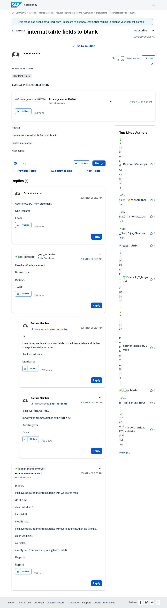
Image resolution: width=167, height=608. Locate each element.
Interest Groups (46, 13)
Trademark (73, 602)
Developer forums (97, 22)
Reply (96, 236)
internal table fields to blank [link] (122, 13)
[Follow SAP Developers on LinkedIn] (158, 602)
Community (30, 4)
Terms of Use (24, 602)
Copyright (39, 602)
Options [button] (152, 31)
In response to (51, 329)
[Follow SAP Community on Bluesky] (146, 602)
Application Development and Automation (74, 13)
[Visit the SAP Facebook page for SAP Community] (140, 602)
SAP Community (19, 13)
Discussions (101, 13)
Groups (32, 13)
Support (86, 602)
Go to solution (86, 46)
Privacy (10, 602)
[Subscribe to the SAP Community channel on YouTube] (152, 602)
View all (123, 452)
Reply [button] (99, 163)
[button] (152, 64)
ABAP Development (21, 76)
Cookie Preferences (104, 602)
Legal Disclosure (56, 602)
